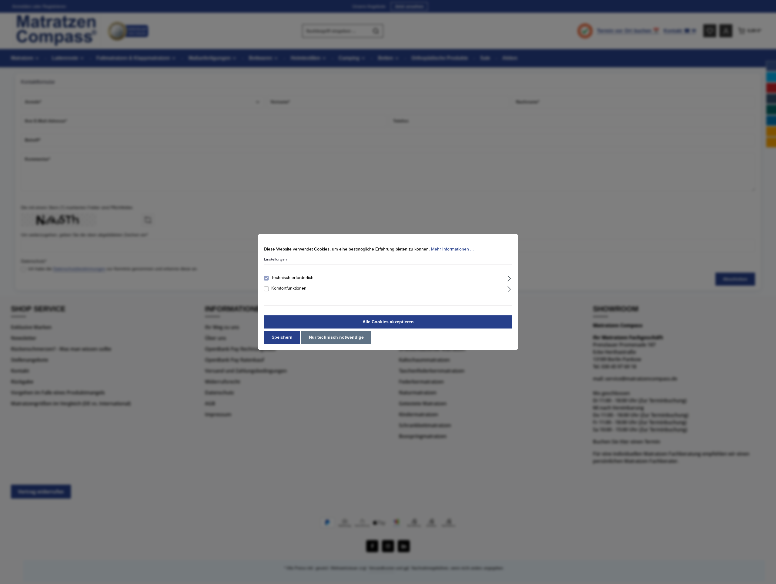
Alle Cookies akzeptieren (388, 322)
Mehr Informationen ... (452, 249)
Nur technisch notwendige (336, 337)
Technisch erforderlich (292, 277)
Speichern (282, 337)
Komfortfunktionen (288, 288)
